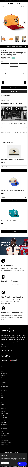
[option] (14, 22)
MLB (2, 393)
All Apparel (3, 377)
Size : (3, 61)
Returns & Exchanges (6, 442)
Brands (3, 375)
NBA (2, 397)
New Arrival (3, 371)
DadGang (3, 422)
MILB (2, 400)
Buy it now (14, 91)
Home (2, 366)
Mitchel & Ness (4, 413)
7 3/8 (14, 69)
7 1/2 (23, 69)
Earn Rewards (4, 435)
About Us (3, 382)
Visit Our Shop (4, 440)
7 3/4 (14, 73)
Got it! (5, 463)
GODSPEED (4, 415)
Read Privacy (16, 459)
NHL (2, 402)
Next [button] (24, 22)
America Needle (4, 420)
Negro (2, 404)
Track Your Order (5, 433)
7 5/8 (5, 73)
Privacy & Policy (4, 444)
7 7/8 (23, 73)
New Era (3, 50)
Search (2, 431)
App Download (4, 386)
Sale (2, 384)
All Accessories (4, 380)
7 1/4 (5, 69)
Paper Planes (4, 424)
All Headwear (4, 373)
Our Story (3, 369)
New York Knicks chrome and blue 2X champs (12, 190)
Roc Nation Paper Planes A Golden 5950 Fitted (12, 159)
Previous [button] (3, 22)
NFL (2, 395)
